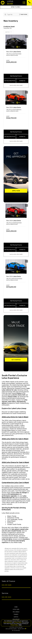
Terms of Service (7, 622)
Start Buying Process (16, 76)
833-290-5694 (6, 597)
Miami (10, 2)
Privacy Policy (18, 622)
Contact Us (22, 80)
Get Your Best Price (9, 80)
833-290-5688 (6, 585)
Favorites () (8, 28)
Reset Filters (24, 14)
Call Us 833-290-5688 (16, 85)
